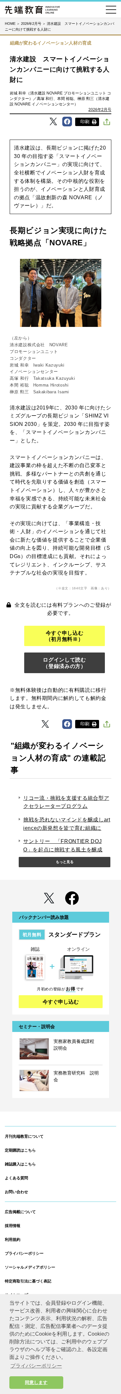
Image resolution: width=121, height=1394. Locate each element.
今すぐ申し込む (61, 1002)
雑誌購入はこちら (20, 1164)
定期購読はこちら (20, 1150)
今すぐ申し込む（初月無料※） (64, 636)
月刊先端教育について (24, 1136)
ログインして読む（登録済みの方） (64, 663)
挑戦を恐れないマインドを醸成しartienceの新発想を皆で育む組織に (66, 824)
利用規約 (12, 1239)
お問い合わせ (16, 1192)
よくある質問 (16, 1178)
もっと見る (65, 862)
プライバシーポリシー (24, 1253)
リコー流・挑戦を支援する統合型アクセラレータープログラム (66, 802)
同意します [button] (36, 1382)
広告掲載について (20, 1212)
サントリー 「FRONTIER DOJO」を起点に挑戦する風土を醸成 (63, 845)
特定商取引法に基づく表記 (28, 1281)
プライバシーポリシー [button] (36, 1366)
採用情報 (12, 1225)
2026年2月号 (99, 109)
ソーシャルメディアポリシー (30, 1267)
